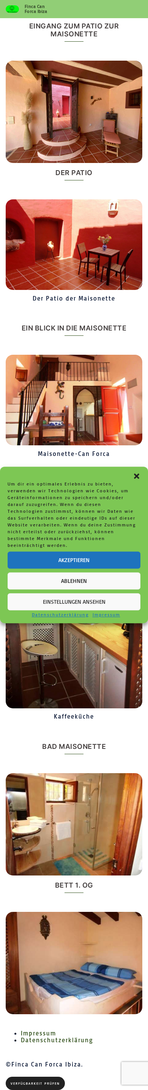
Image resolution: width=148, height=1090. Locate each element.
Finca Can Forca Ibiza (36, 8)
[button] (136, 476)
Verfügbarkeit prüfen (35, 1083)
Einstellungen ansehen (74, 601)
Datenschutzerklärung (60, 614)
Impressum (106, 614)
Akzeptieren (74, 560)
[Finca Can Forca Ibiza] (12, 9)
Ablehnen (74, 580)
